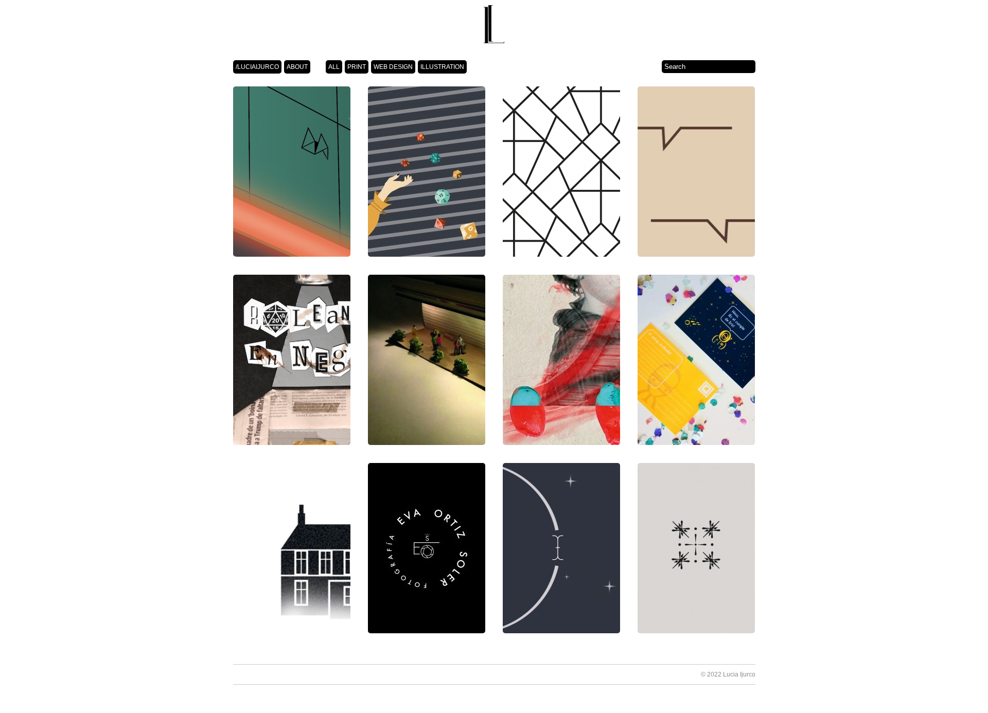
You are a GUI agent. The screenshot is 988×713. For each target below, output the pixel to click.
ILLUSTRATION (442, 66)
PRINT (356, 66)
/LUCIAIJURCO (257, 66)
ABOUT (297, 66)
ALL (334, 66)
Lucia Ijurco (739, 674)
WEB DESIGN (393, 66)
